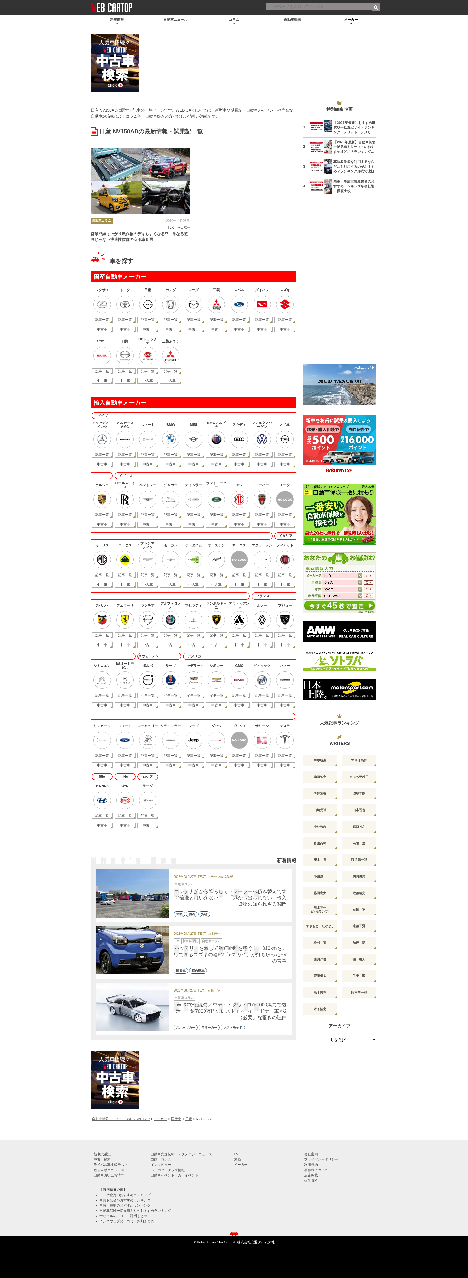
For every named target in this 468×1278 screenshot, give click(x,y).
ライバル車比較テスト (111, 1165)
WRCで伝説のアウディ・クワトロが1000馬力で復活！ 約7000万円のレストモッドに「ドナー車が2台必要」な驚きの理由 (231, 1011)
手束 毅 (359, 976)
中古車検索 (102, 1159)
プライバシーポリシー (321, 1159)
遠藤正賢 (359, 926)
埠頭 (179, 914)
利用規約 (311, 1165)
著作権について (316, 1170)
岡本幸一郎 (359, 992)
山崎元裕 (320, 810)
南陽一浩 (359, 843)
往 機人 (359, 959)
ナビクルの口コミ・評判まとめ (123, 1216)
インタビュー (161, 1165)
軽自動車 (198, 971)
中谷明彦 (320, 760)
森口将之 (359, 826)
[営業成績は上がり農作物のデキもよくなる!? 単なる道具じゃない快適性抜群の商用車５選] (140, 181)
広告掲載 (311, 1175)
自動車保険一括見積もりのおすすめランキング (135, 1211)
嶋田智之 (320, 777)
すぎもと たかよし (320, 926)
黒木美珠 (320, 992)
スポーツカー (185, 1027)
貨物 (204, 914)
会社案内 (311, 1154)
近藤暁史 (359, 893)
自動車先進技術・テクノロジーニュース (181, 1154)
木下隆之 (320, 1009)
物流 (192, 914)
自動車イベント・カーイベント (174, 1175)
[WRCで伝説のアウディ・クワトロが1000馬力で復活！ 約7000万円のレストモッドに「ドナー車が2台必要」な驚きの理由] (132, 1007)
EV (177, 941)
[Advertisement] (339, 283)
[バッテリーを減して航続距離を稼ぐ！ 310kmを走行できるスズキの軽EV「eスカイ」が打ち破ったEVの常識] (132, 950)
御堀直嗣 (359, 793)
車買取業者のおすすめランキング (125, 1200)
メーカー (160, 1119)
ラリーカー (209, 1027)
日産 (188, 1119)
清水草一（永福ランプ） (320, 909)
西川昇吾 (320, 959)
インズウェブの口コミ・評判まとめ (126, 1221)
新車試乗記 (190, 941)
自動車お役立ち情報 (109, 1175)
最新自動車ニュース (109, 1170)
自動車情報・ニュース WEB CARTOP (121, 1119)
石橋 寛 (214, 990)
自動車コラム (101, 220)
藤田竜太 (320, 893)
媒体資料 (311, 1180)
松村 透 (320, 942)
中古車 (102, 329)
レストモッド (232, 1027)
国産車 (181, 971)
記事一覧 (102, 320)
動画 (237, 1159)
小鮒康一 (320, 876)
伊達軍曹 (320, 793)
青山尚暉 (320, 843)
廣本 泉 (320, 860)
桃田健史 (359, 876)
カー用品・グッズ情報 (168, 1170)
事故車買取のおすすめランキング (125, 1205)
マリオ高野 (359, 760)
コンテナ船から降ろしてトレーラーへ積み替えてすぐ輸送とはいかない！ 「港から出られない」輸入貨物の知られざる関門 (231, 898)
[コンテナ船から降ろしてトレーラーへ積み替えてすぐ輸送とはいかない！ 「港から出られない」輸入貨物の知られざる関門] (132, 893)
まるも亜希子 (359, 777)
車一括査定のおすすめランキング (125, 1195)
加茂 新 (359, 942)
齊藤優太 (320, 976)
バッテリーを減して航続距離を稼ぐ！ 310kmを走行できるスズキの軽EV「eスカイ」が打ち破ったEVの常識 (230, 954)
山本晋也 (214, 933)
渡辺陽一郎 (359, 860)
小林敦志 (320, 826)
